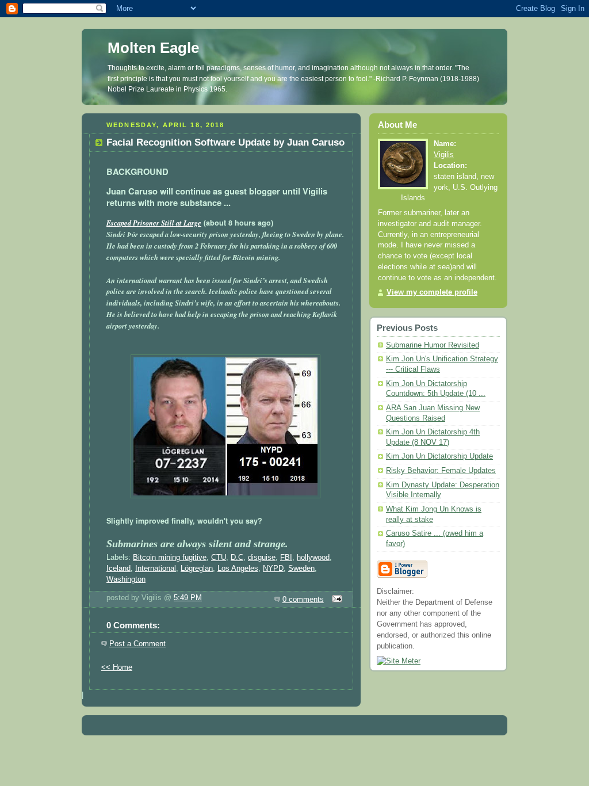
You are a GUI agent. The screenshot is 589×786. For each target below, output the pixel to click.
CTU (218, 558)
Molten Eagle (153, 47)
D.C (237, 558)
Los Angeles (237, 568)
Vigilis (444, 155)
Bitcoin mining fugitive (169, 558)
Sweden (301, 568)
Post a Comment (137, 644)
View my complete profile (432, 292)
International (155, 568)
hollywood (313, 558)
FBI (286, 558)
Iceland (118, 568)
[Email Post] (335, 600)
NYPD (273, 568)
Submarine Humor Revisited (432, 345)
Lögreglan (197, 568)
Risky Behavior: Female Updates (441, 471)
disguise (262, 558)
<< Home (116, 667)
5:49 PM (188, 598)
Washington (126, 579)
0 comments (303, 600)
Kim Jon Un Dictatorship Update (439, 456)
